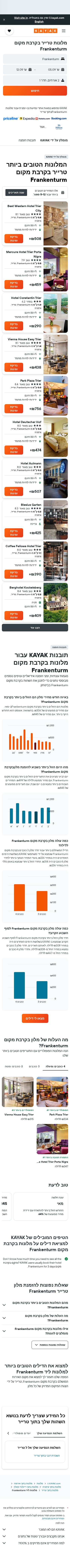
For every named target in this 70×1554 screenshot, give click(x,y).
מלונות (40, 1483)
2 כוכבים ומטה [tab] (14, 1066)
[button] (4, 19)
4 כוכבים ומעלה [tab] (55, 1066)
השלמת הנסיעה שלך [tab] (49, 1433)
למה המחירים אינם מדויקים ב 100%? (41, 1543)
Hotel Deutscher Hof (27, 422)
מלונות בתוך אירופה (23, 1483)
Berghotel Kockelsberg (25, 587)
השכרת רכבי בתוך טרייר (47, 1455)
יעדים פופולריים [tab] (21, 1433)
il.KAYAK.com (53, 1483)
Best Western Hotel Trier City (24, 208)
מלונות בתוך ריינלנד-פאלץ (26, 1486)
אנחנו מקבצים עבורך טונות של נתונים (41, 1536)
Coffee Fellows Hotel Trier (23, 546)
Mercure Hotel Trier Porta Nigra (23, 254)
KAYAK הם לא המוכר (51, 1529)
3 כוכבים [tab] (34, 1066)
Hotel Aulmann (31, 463)
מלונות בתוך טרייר (50, 1490)
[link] (35, 1018)
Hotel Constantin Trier (26, 298)
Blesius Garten (31, 505)
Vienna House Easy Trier (24, 339)
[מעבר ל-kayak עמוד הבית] (45, 31)
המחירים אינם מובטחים (53, 1518)
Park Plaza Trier (30, 380)
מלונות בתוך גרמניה (52, 1486)
